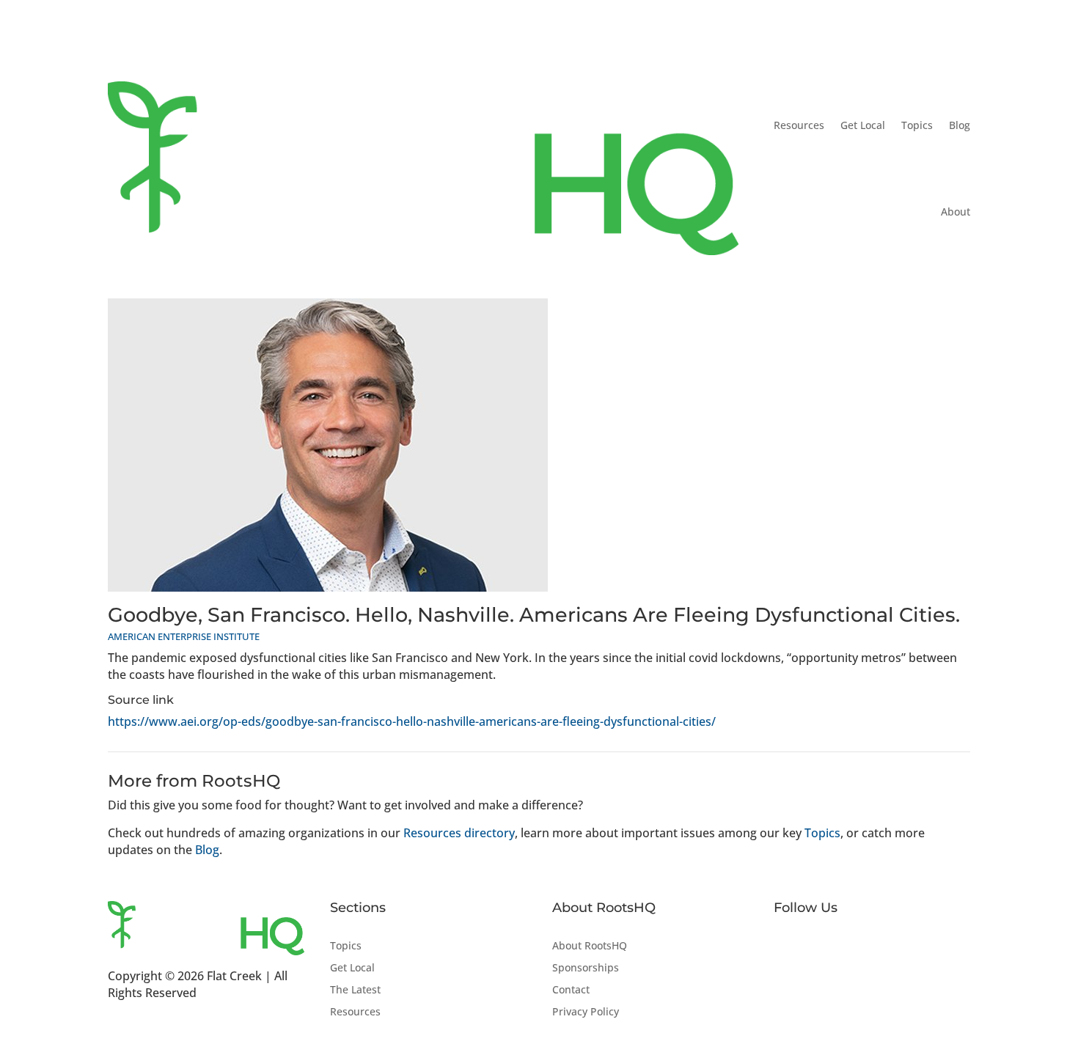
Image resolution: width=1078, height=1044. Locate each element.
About (955, 211)
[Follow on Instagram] (844, 946)
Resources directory (459, 833)
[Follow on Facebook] (785, 946)
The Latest (355, 990)
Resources (799, 125)
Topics (917, 125)
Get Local (862, 125)
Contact (571, 990)
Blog (959, 125)
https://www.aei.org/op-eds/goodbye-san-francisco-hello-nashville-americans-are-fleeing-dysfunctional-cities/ (412, 721)
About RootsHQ (589, 946)
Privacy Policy (585, 1012)
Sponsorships (585, 968)
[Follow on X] (814, 946)
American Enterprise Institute (184, 636)
